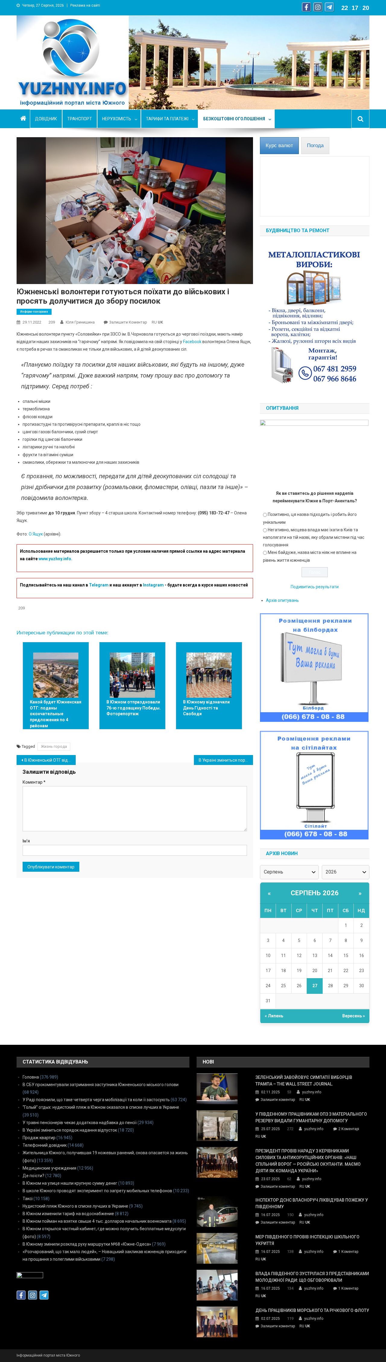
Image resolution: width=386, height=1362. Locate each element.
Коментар (34, 782)
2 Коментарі (348, 1130)
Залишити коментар (128, 322)
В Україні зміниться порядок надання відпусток (70, 1130)
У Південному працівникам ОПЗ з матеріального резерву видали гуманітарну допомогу (311, 1117)
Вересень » (353, 1015)
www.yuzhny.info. (55, 558)
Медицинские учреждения (49, 1168)
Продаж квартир (39, 1137)
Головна (31, 1077)
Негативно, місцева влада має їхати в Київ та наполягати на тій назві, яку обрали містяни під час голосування (313, 537)
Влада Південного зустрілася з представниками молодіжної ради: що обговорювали (312, 1277)
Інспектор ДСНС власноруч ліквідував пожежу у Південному (311, 1203)
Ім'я (26, 841)
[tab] (279, 145)
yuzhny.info (311, 1092)
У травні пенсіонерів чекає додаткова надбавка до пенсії (80, 1122)
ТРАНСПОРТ (79, 118)
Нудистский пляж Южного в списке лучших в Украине (75, 1206)
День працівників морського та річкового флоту (312, 1310)
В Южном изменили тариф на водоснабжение (68, 1213)
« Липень (274, 1015)
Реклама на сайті (85, 5)
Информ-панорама (34, 311)
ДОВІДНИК (46, 118)
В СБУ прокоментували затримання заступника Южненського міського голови (101, 1084)
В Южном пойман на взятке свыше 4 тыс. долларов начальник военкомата (97, 1221)
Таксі (28, 1198)
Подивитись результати (315, 586)
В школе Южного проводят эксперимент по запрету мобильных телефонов (97, 1190)
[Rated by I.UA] (30, 1276)
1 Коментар (348, 1252)
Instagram (153, 585)
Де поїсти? (33, 1175)
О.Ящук (36, 534)
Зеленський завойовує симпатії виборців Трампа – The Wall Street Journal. (303, 1080)
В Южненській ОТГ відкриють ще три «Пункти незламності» (50, 760)
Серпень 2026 (315, 893)
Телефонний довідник (45, 1145)
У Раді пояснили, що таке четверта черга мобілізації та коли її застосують (96, 1099)
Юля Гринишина (80, 322)
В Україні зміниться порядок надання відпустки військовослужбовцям (226, 760)
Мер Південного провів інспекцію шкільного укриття (307, 1240)
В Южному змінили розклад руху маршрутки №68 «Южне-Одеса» (87, 1244)
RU (154, 322)
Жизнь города (54, 746)
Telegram (99, 585)
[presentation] (279, 145)
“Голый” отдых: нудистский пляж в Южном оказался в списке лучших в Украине (101, 1107)
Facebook (192, 341)
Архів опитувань (282, 600)
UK (160, 322)
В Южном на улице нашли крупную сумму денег (70, 1183)
